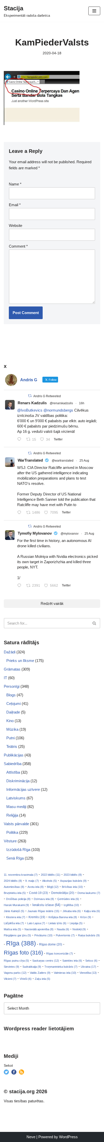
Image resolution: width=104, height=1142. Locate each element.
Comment (18, 246)
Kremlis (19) (37, 917)
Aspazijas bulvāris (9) (73, 880)
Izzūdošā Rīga (18, 849)
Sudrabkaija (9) (31, 966)
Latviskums (15, 798)
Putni (10, 738)
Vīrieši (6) (26, 978)
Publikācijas (13, 755)
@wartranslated (62, 460)
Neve (31, 1137)
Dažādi (9, 652)
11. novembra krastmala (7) (21, 874)
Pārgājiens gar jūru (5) (17, 935)
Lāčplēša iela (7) (14, 923)
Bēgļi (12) (53, 886)
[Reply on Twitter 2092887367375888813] (20, 439)
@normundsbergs (58, 410)
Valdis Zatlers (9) (40, 972)
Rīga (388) (21, 943)
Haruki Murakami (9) (16, 905)
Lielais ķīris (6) (57, 923)
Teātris (11, 746)
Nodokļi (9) (79, 929)
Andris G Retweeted (47, 396)
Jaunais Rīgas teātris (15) (43, 911)
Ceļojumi (13, 703)
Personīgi (11, 686)
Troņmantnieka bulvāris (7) (60, 966)
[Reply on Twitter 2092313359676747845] (20, 512)
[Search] (94, 623)
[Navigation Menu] (94, 11)
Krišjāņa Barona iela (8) (62, 917)
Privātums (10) (43, 935)
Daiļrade (13, 712)
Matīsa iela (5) (12, 929)
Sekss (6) (91, 960)
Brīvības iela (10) (72, 886)
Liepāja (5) (76, 923)
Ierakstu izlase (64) (46, 905)
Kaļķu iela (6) (92, 911)
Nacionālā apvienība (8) (39, 929)
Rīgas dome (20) (50, 944)
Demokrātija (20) (62, 892)
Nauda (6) (63, 929)
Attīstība (13, 772)
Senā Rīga (15, 858)
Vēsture (10, 841)
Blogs (11, 695)
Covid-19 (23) (38, 892)
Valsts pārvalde (16, 824)
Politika (12, 832)
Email (15, 205)
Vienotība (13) (88, 972)
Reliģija (12, 815)
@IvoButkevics (29, 410)
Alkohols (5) (49, 880)
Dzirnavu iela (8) (44, 898)
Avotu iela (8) (36, 886)
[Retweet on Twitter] (30, 396)
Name (15, 184)
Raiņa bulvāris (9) (89, 935)
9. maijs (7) (32, 880)
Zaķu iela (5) (42, 978)
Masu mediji (16, 806)
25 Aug (84, 460)
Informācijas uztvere (23, 789)
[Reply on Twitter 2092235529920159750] (20, 585)
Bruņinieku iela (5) (15, 892)
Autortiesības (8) (14, 886)
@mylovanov (70, 533)
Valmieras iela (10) (65, 972)
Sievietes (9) (11, 966)
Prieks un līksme (20, 660)
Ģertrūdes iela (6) (68, 898)
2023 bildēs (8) (73, 874)
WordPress (68, 1137)
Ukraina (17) (88, 966)
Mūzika (12, 729)
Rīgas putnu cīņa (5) (16, 960)
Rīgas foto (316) (23, 952)
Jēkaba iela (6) (72, 911)
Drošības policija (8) (18, 898)
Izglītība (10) (71, 905)
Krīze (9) (85, 917)
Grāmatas (12, 669)
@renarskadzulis (61, 403)
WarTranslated (30, 460)
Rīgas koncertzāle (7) (59, 953)
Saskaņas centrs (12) (45, 960)
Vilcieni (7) (10, 978)
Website (15, 225)
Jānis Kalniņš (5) (14, 911)
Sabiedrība (12, 764)
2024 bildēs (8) (13, 880)
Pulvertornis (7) (65, 935)
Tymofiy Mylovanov (35, 533)
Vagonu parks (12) (15, 972)
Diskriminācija (18, 781)
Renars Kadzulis (32, 403)
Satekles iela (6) (72, 960)
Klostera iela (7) (15, 917)
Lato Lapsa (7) (36, 923)
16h (81, 403)
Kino (10, 721)
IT (5, 678)
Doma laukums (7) (88, 892)
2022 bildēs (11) (50, 874)
